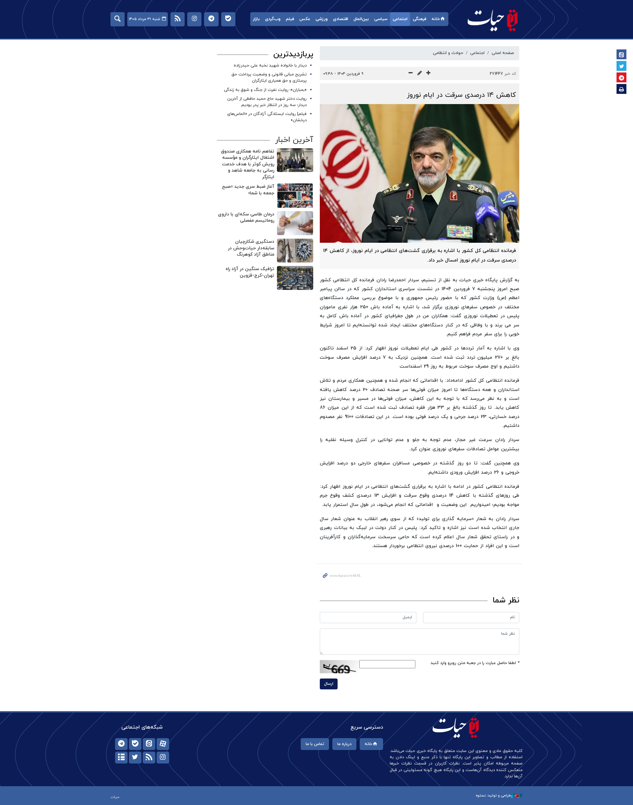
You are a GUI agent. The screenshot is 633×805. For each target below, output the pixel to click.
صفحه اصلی (503, 53)
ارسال (328, 684)
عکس (304, 19)
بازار (256, 19)
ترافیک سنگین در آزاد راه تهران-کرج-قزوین (250, 272)
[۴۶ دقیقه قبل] (295, 278)
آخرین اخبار (294, 140)
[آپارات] (163, 744)
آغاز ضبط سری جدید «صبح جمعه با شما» (248, 189)
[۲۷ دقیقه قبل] (295, 160)
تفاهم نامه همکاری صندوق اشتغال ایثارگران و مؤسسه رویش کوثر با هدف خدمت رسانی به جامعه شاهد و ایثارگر (247, 164)
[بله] (135, 744)
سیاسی (380, 19)
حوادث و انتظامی (448, 53)
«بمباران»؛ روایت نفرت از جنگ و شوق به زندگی (265, 90)
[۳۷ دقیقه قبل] (295, 195)
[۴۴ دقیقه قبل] (295, 250)
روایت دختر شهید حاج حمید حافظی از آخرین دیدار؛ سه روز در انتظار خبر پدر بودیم (267, 102)
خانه (436, 19)
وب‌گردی (273, 19)
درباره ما (344, 744)
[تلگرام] (121, 744)
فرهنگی (419, 19)
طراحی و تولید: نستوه (493, 795)
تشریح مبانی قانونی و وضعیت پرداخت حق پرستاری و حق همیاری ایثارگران (269, 77)
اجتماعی (400, 19)
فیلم (290, 19)
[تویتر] (135, 757)
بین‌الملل (361, 19)
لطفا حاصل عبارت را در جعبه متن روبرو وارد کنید (475, 663)
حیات (493, 20)
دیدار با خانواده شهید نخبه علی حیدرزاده (270, 66)
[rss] (149, 757)
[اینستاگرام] (163, 757)
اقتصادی (340, 19)
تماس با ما (315, 744)
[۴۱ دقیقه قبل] (295, 223)
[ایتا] (149, 744)
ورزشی (322, 19)
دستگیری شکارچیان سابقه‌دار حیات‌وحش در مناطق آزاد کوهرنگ (251, 248)
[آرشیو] (121, 757)
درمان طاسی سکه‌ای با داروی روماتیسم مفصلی (246, 217)
